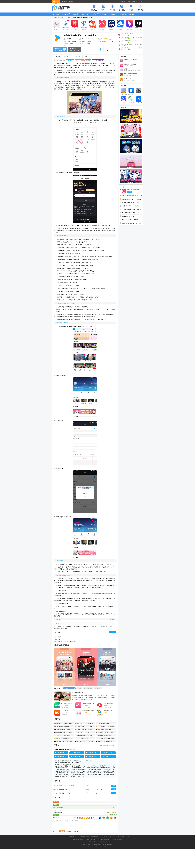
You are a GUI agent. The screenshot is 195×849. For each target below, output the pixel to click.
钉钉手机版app (129, 28)
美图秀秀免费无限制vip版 (102, 28)
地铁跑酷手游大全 (122, 15)
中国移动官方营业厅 (65, 28)
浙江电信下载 (76, 756)
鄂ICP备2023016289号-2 (101, 846)
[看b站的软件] (131, 176)
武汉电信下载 (108, 756)
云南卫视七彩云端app (56, 28)
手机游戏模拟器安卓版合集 (93, 15)
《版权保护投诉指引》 (110, 836)
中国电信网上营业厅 (84, 28)
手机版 (65, 1)
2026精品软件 (70, 60)
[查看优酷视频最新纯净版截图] (57, 38)
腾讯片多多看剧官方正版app (74, 28)
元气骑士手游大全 (65, 15)
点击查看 (71, 43)
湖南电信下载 (60, 756)
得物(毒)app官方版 (138, 28)
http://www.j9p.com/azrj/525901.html (68, 764)
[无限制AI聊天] (131, 116)
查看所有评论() (113, 814)
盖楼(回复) (114, 812)
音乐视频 (69, 17)
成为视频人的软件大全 (97, 60)
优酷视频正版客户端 (129, 41)
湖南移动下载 (92, 756)
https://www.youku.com (86, 41)
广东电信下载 (76, 752)
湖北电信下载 (60, 752)
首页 (58, 17)
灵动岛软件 (56, 14)
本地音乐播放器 (84, 15)
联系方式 (95, 841)
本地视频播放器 (103, 15)
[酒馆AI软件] (131, 130)
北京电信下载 (108, 752)
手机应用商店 (74, 14)
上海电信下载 (92, 752)
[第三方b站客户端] (131, 161)
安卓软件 (63, 17)
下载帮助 (100, 841)
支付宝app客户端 (120, 28)
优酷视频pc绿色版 (131, 48)
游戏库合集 (132, 14)
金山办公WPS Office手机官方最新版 (93, 28)
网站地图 (105, 841)
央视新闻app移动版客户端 (111, 28)
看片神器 (88, 60)
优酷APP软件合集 (79, 60)
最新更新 (71, 1)
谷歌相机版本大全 (113, 15)
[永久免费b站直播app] (131, 146)
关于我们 (90, 841)
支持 (109, 812)
